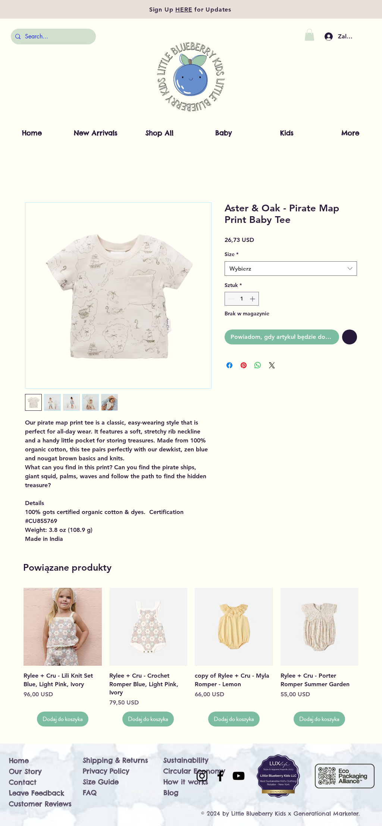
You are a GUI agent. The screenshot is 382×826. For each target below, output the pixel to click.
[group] (191, 657)
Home (19, 760)
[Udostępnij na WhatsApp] (257, 365)
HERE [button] (183, 9)
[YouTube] (238, 776)
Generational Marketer (326, 813)
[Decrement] (230, 298)
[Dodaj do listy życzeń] (349, 337)
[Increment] (253, 298)
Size (231, 254)
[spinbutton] (241, 298)
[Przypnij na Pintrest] (243, 365)
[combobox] (291, 268)
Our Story (25, 771)
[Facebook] (220, 776)
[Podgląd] (63, 627)
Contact (23, 782)
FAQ (90, 792)
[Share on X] (271, 365)
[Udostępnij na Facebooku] (229, 365)
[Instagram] (202, 776)
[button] (309, 35)
